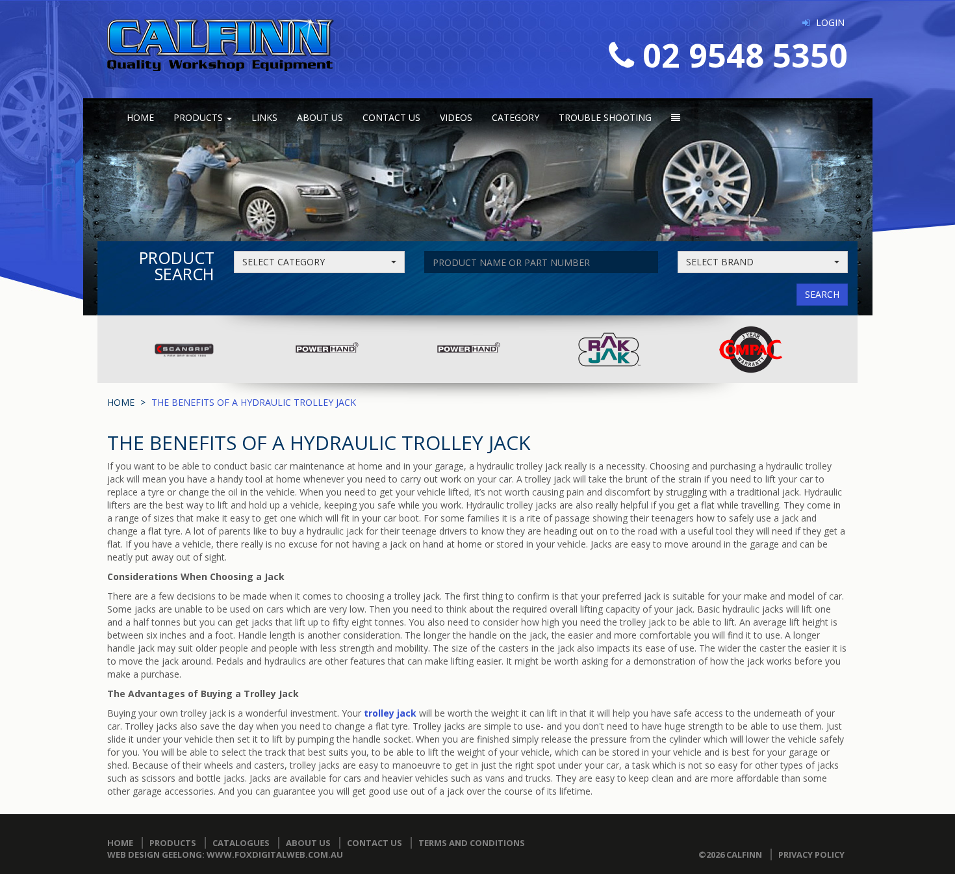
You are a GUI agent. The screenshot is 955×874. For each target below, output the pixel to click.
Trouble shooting (605, 117)
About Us (320, 117)
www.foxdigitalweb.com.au (275, 854)
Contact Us (391, 117)
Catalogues (241, 843)
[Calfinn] (221, 44)
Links (264, 117)
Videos (456, 117)
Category (515, 117)
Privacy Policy (811, 854)
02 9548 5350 (745, 55)
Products (199, 117)
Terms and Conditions (471, 843)
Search (822, 294)
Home (140, 117)
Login (830, 22)
